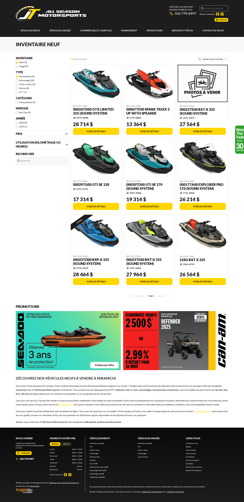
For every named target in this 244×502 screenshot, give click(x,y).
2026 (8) (23, 122)
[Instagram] (222, 14)
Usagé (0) (23, 66)
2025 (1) (23, 126)
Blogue (188, 447)
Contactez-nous (213, 30)
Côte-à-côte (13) (27, 84)
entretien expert (65, 404)
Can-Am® (93, 464)
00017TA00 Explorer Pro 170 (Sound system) (202, 186)
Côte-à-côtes (95, 450)
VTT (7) (23, 92)
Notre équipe (191, 450)
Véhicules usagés (60, 30)
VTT (91, 447)
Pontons (93, 460)
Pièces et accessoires (194, 467)
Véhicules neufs (30, 30)
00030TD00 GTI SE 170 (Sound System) (144, 186)
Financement (129, 30)
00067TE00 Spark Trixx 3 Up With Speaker (147, 111)
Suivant (161, 295)
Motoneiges (94, 453)
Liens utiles (193, 438)
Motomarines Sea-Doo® (99, 467)
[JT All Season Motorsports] (51, 13)
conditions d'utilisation (175, 492)
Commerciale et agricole (96, 30)
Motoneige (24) (26, 80)
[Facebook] (217, 14)
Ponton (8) (24, 88)
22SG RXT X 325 (192, 260)
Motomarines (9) (27, 102)
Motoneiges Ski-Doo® (98, 470)
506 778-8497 (185, 13)
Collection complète (97, 477)
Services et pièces (182, 30)
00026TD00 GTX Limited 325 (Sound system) (93, 111)
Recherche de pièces (194, 470)
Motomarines (95, 457)
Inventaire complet (97, 443)
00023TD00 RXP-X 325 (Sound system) (91, 262)
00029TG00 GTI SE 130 (91, 185)
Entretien (189, 464)
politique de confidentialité (152, 492)
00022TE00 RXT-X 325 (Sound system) (197, 111)
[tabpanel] (66, 459)
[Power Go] (47, 490)
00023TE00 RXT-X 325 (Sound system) (144, 262)
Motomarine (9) (26, 76)
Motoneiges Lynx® (97, 474)
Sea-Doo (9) (24, 112)
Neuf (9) (23, 62)
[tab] (55, 444)
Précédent (139, 295)
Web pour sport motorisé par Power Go (64, 483)
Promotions (154, 30)
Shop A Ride (35, 486)
